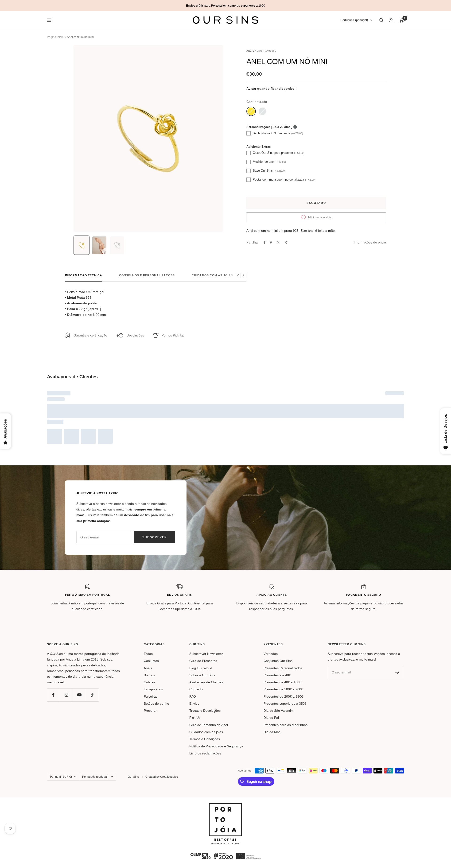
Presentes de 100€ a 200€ (283, 689)
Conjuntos (151, 661)
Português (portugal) (354, 20)
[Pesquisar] (381, 20)
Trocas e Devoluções (205, 710)
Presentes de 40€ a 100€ (282, 682)
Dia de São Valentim (279, 710)
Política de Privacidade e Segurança (216, 746)
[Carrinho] (401, 20)
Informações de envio (370, 242)
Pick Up (195, 717)
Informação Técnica (83, 275)
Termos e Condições (204, 739)
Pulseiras (150, 696)
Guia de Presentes (203, 661)
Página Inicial (55, 37)
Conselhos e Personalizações (147, 275)
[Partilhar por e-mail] (286, 242)
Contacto (196, 689)
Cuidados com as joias (212, 275)
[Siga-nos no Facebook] (53, 694)
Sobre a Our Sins (202, 675)
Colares (149, 682)
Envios (194, 703)
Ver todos (271, 654)
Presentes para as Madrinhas (285, 725)
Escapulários (153, 689)
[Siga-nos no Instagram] (66, 694)
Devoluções (135, 335)
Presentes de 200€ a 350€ (283, 696)
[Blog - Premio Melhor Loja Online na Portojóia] (225, 806)
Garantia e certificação (90, 335)
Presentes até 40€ (277, 675)
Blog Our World (200, 668)
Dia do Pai (271, 717)
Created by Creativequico (161, 776)
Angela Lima (75, 659)
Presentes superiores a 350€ (285, 703)
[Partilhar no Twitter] (278, 242)
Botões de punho (156, 703)
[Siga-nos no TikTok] (92, 694)
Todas (148, 654)
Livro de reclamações (205, 753)
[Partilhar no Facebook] (264, 242)
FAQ (192, 696)
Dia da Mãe (272, 732)
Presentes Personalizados (283, 668)
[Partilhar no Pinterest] (271, 242)
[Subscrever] (397, 672)
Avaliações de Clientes (206, 682)
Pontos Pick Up (173, 335)
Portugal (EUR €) (61, 776)
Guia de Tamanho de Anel (208, 725)
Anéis (148, 668)
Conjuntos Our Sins (278, 661)
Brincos (149, 675)
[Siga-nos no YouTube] (79, 694)
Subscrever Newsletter (206, 654)
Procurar (150, 710)
